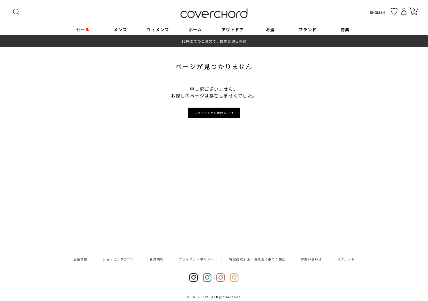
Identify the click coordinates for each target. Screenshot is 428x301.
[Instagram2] (207, 277)
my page (404, 11)
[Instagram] (193, 277)
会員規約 (156, 259)
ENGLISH (377, 12)
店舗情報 (80, 259)
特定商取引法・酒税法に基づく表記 (257, 259)
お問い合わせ (311, 259)
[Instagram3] (220, 277)
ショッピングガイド (118, 259)
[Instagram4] (234, 277)
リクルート (346, 259)
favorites (394, 11)
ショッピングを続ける (211, 113)
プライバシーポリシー (196, 259)
